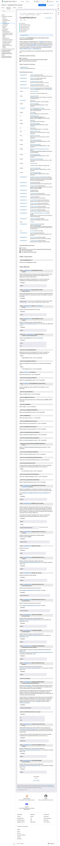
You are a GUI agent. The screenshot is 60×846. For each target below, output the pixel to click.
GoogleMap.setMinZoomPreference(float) (31, 605)
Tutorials (18, 816)
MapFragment (34, 44)
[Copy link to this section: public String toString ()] (31, 678)
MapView (28, 47)
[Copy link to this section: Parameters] (26, 282)
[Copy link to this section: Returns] (24, 355)
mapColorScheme (33, 185)
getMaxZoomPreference (34, 131)
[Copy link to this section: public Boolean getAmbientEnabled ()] (37, 350)
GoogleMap (41, 41)
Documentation (39, 13)
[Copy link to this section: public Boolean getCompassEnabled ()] (38, 378)
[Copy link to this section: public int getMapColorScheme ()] (36, 397)
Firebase (18, 833)
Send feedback (49, 17)
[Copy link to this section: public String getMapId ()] (32, 404)
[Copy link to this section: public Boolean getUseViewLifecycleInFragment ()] (43, 457)
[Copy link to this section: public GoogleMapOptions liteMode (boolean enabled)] (23, 504)
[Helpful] (50, 13)
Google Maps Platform (31, 13)
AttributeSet (49, 89)
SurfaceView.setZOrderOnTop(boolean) (29, 729)
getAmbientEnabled (34, 91)
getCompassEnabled (34, 103)
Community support (47, 818)
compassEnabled (33, 84)
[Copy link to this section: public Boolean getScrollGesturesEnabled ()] (40, 438)
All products (19, 838)
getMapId (32, 120)
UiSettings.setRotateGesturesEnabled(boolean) (31, 619)
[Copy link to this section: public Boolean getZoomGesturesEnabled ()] (41, 480)
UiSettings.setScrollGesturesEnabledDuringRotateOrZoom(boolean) (35, 652)
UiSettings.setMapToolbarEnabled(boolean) (30, 562)
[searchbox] (7, 11)
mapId (31, 190)
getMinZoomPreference (34, 135)
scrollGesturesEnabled (34, 209)
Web (31, 820)
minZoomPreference (34, 203)
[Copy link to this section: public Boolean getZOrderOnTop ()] (37, 463)
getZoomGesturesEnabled (35, 172)
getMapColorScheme (34, 115)
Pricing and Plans (20, 818)
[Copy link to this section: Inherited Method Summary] (35, 245)
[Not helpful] (52, 13)
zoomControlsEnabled (34, 237)
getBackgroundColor (34, 96)
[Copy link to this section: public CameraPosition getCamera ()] (37, 372)
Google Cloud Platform (21, 835)
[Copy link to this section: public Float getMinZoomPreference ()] (38, 426)
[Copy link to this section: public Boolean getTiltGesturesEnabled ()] (39, 452)
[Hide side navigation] (14, 844)
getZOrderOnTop (33, 163)
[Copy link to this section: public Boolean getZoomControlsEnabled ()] (40, 474)
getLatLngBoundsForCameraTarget (36, 108)
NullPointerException (25, 702)
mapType (32, 196)
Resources (20, 7)
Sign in (57, 1)
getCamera (32, 100)
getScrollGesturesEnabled (35, 144)
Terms (18, 843)
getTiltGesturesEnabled (34, 154)
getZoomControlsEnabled (35, 168)
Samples (14, 7)
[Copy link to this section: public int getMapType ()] (32, 415)
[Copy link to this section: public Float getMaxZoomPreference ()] (39, 421)
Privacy (22, 843)
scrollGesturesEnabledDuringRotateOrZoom (38, 213)
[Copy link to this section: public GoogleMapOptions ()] (34, 260)
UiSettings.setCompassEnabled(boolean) (29, 323)
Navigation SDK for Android (15, 5)
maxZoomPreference (34, 200)
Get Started (42, 5)
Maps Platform (12, 1)
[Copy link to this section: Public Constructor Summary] (36, 64)
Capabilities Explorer (21, 820)
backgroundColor (33, 78)
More (27, 1)
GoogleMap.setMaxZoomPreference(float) (31, 590)
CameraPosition (36, 81)
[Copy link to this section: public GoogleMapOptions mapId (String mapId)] (42, 546)
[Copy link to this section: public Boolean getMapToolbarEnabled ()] (39, 410)
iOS (31, 818)
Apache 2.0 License (37, 786)
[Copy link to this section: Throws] (24, 524)
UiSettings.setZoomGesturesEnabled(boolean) (30, 765)
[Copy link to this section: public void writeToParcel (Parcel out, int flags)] (42, 712)
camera (31, 81)
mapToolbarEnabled (34, 193)
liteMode (31, 182)
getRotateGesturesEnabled (35, 140)
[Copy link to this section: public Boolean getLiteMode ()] (35, 392)
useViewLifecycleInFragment (35, 224)
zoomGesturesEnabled (34, 240)
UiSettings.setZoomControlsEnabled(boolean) (30, 750)
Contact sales (51, 5)
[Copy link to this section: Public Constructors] (33, 256)
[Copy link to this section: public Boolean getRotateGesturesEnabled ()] (41, 432)
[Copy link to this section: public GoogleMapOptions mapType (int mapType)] (43, 573)
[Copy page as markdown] (25, 20)
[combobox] (39, 1)
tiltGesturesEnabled (34, 218)
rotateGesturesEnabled (34, 206)
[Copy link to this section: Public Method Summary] (34, 72)
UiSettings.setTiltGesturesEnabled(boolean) (30, 668)
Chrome (18, 831)
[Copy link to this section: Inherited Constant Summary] (36, 56)
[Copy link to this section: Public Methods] (30, 267)
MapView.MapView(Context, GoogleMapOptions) (30, 48)
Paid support (46, 820)
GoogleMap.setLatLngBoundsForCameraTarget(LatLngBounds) (35, 492)
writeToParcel (32, 230)
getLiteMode (32, 112)
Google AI (19, 836)
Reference (8, 7)
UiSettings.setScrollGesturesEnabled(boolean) (31, 635)
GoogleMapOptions (23, 67)
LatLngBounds (22, 108)
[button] (7, 16)
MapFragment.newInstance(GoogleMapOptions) (40, 45)
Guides (2, 7)
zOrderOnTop (32, 232)
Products (22, 1)
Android (3, 5)
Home (21, 13)
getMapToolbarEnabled (34, 123)
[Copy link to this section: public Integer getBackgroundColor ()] (38, 361)
